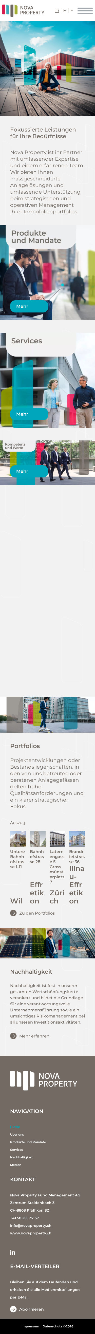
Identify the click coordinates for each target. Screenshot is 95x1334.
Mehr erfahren (34, 1036)
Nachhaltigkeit (21, 1157)
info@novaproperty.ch (30, 1225)
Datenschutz (52, 1326)
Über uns (17, 1134)
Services (16, 1150)
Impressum (30, 1326)
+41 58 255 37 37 (24, 1218)
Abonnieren (31, 1309)
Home (15, 1127)
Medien (15, 1165)
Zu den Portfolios (37, 913)
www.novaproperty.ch (30, 1233)
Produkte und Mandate (28, 1142)
